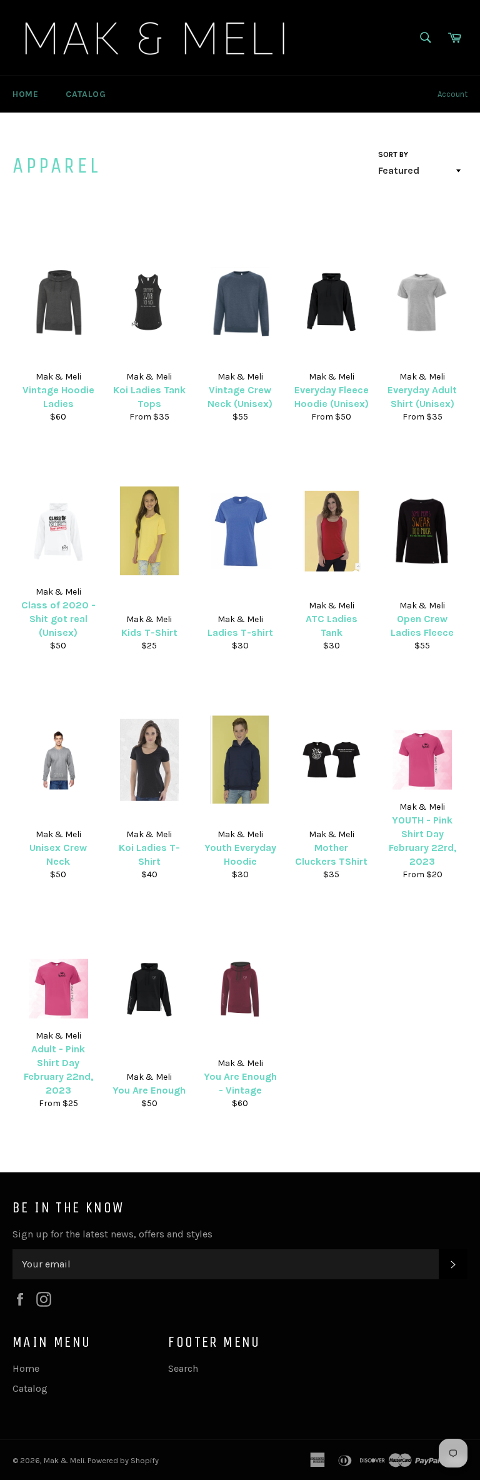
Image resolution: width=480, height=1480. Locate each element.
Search (183, 1368)
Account (453, 94)
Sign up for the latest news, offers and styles (112, 1234)
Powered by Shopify (123, 1460)
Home (25, 94)
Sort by (393, 154)
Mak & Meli (64, 1460)
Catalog (86, 94)
